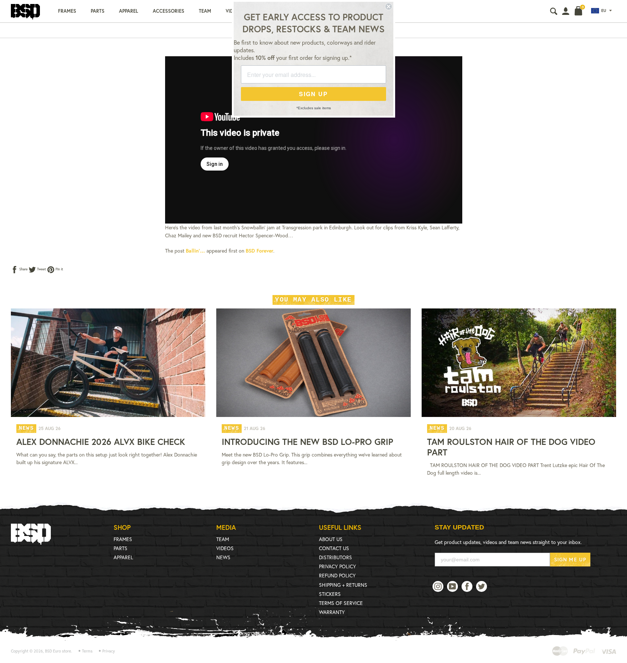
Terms (87, 651)
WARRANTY (332, 612)
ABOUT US (331, 539)
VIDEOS (225, 548)
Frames (67, 11)
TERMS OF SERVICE (341, 602)
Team (205, 11)
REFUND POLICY (337, 575)
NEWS (223, 557)
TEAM (222, 539)
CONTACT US (334, 548)
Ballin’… (195, 250)
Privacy (108, 651)
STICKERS (330, 593)
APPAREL (123, 557)
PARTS (120, 548)
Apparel (128, 11)
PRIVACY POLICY (337, 566)
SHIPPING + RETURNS (343, 584)
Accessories (168, 11)
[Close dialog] (388, 6)
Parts (97, 11)
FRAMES (123, 539)
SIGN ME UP (570, 559)
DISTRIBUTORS (335, 557)
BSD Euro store (58, 651)
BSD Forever (259, 250)
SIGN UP (313, 94)
